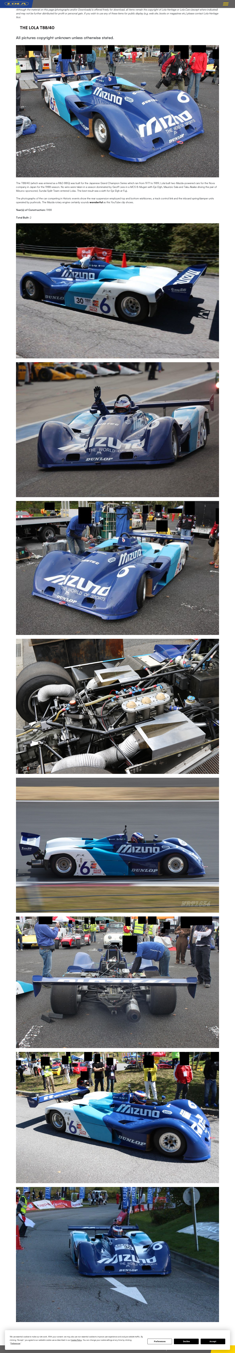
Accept (213, 1341)
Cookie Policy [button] (76, 1340)
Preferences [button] (15, 1343)
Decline (186, 1341)
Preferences (160, 1341)
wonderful (96, 202)
